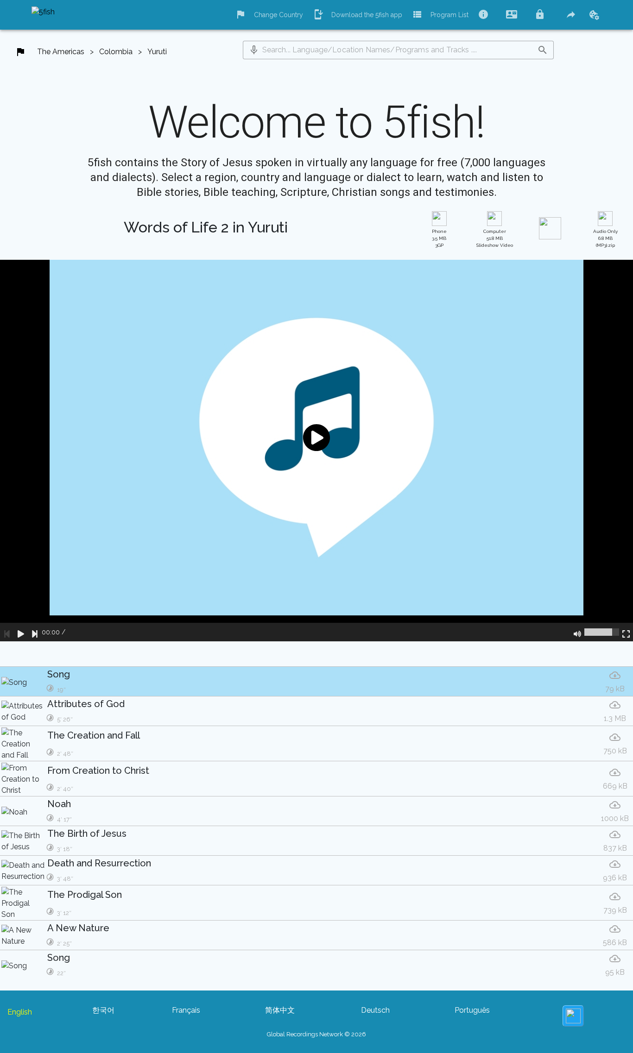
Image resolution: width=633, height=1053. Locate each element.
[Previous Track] (7, 632)
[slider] (601, 632)
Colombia (116, 51)
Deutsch (375, 1010)
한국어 (103, 1010)
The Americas (60, 51)
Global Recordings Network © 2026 (316, 1034)
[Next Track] (35, 632)
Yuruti (157, 51)
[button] (254, 50)
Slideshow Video (494, 238)
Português (472, 1010)
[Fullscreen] (626, 632)
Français (186, 1010)
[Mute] (577, 632)
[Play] (21, 632)
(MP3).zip (605, 238)
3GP (439, 238)
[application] (316, 450)
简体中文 (280, 1010)
